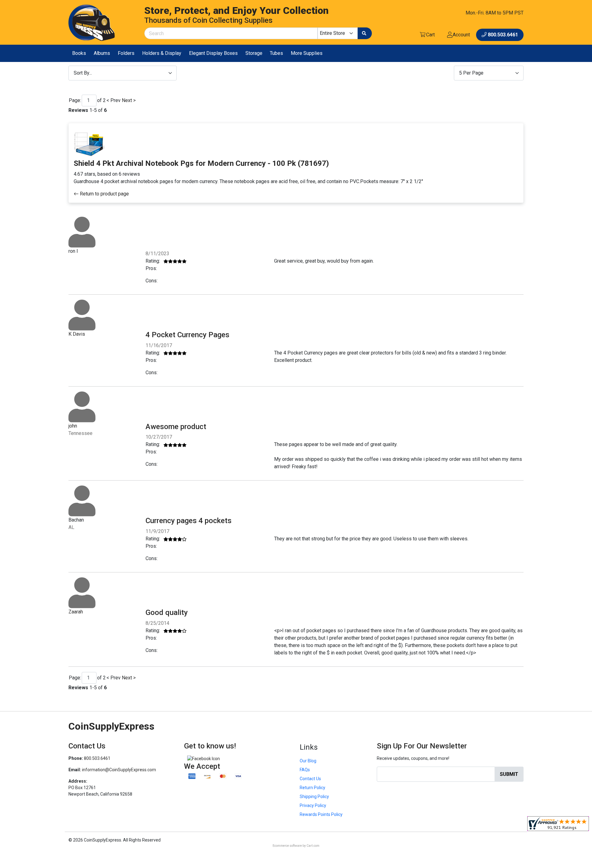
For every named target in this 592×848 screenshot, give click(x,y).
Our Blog (308, 760)
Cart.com (312, 845)
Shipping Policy (314, 796)
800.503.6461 (97, 758)
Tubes (276, 53)
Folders (126, 53)
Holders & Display (161, 53)
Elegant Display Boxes (213, 53)
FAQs (305, 769)
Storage (253, 53)
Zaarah (75, 612)
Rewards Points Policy (321, 814)
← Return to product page (101, 194)
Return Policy (312, 787)
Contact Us (310, 778)
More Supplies (307, 53)
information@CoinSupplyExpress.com (119, 769)
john (72, 426)
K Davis (76, 334)
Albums (102, 53)
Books (79, 53)
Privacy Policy (313, 805)
